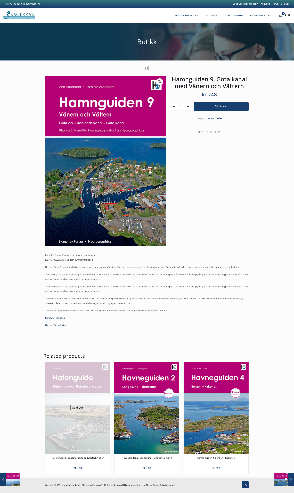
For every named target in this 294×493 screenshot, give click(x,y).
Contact (285, 4)
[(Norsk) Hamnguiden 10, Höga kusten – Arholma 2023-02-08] (10, 479)
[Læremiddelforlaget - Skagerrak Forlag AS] (19, 15)
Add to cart (221, 106)
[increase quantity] (188, 106)
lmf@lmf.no (34, 4)
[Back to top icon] (245, 484)
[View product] (105, 367)
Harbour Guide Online (55, 325)
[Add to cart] (175, 367)
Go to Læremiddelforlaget (245, 4)
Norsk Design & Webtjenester (160, 485)
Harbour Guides (214, 118)
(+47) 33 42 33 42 (16, 4)
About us (265, 4)
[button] (159, 81)
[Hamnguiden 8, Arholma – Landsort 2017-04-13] (284, 479)
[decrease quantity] (174, 106)
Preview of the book (55, 318)
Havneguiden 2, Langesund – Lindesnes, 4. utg (147, 457)
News (275, 4)
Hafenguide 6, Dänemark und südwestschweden (78, 457)
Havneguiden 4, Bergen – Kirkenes (216, 457)
